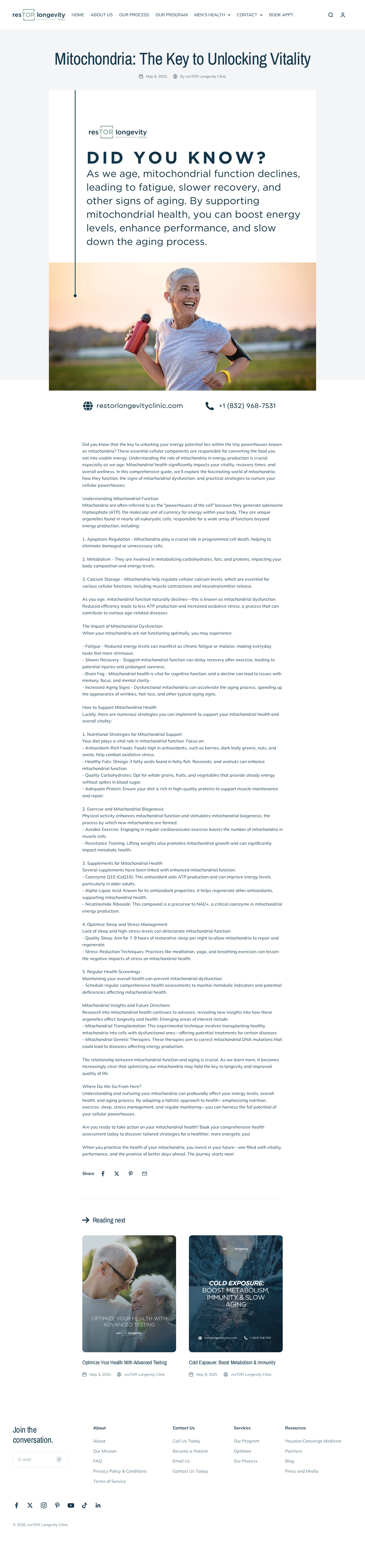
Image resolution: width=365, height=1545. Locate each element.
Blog (289, 1461)
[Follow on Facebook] (16, 1505)
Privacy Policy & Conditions (120, 1471)
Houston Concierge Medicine (313, 1441)
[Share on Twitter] (116, 1173)
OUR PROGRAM (172, 14)
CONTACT (247, 14)
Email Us (181, 1461)
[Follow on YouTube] (71, 1505)
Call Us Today (186, 1441)
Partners (293, 1451)
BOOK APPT (281, 14)
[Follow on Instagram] (43, 1505)
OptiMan (242, 1451)
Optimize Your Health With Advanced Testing (124, 1362)
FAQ (97, 1461)
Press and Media (302, 1471)
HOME (78, 14)
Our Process (246, 1461)
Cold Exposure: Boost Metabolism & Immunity (232, 1362)
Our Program (246, 1441)
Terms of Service (109, 1481)
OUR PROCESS (134, 14)
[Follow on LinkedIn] (98, 1505)
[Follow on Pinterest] (57, 1505)
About (99, 1441)
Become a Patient (190, 1451)
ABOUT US (102, 14)
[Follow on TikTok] (84, 1505)
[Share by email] (144, 1173)
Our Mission (105, 1451)
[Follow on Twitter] (30, 1505)
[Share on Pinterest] (130, 1173)
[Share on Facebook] (103, 1173)
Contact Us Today (190, 1471)
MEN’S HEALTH (209, 14)
